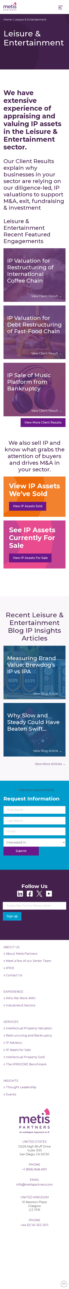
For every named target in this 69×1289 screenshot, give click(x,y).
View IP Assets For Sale (30, 558)
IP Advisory (14, 1042)
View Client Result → (46, 296)
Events (11, 1094)
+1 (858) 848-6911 (34, 1169)
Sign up (12, 916)
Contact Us (14, 975)
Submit (21, 851)
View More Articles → (50, 764)
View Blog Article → (47, 693)
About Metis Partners (21, 953)
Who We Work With (21, 998)
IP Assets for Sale (18, 1050)
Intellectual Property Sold (25, 1057)
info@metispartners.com (34, 1184)
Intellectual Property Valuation (29, 1028)
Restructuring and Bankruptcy (29, 1035)
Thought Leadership (21, 1087)
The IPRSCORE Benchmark (26, 1064)
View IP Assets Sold (27, 506)
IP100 (10, 968)
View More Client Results (43, 422)
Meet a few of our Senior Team (28, 961)
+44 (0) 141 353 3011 (34, 1225)
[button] (61, 8)
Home (7, 19)
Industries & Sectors (20, 1005)
